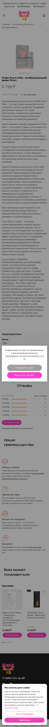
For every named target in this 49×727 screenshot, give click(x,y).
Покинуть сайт (24, 367)
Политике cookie (11, 708)
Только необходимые (25, 714)
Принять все (24, 720)
